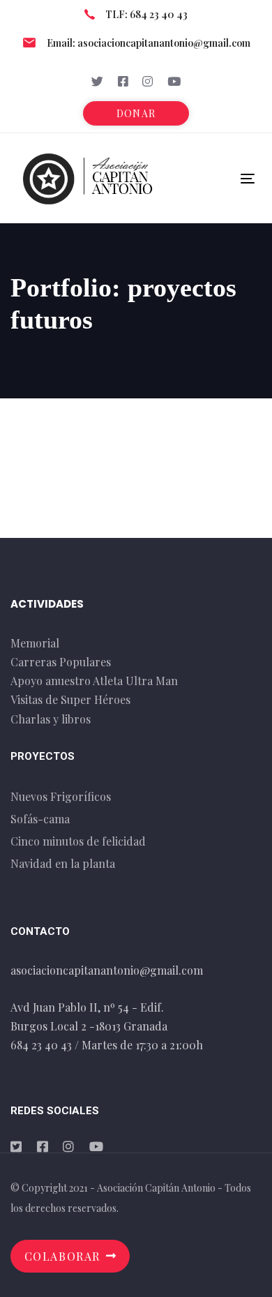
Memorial (34, 643)
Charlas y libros (50, 719)
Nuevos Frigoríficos (60, 796)
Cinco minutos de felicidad (78, 841)
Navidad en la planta (62, 863)
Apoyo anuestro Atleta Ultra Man (94, 680)
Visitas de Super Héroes (70, 699)
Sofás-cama (40, 818)
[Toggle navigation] (215, 178)
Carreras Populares (60, 661)
